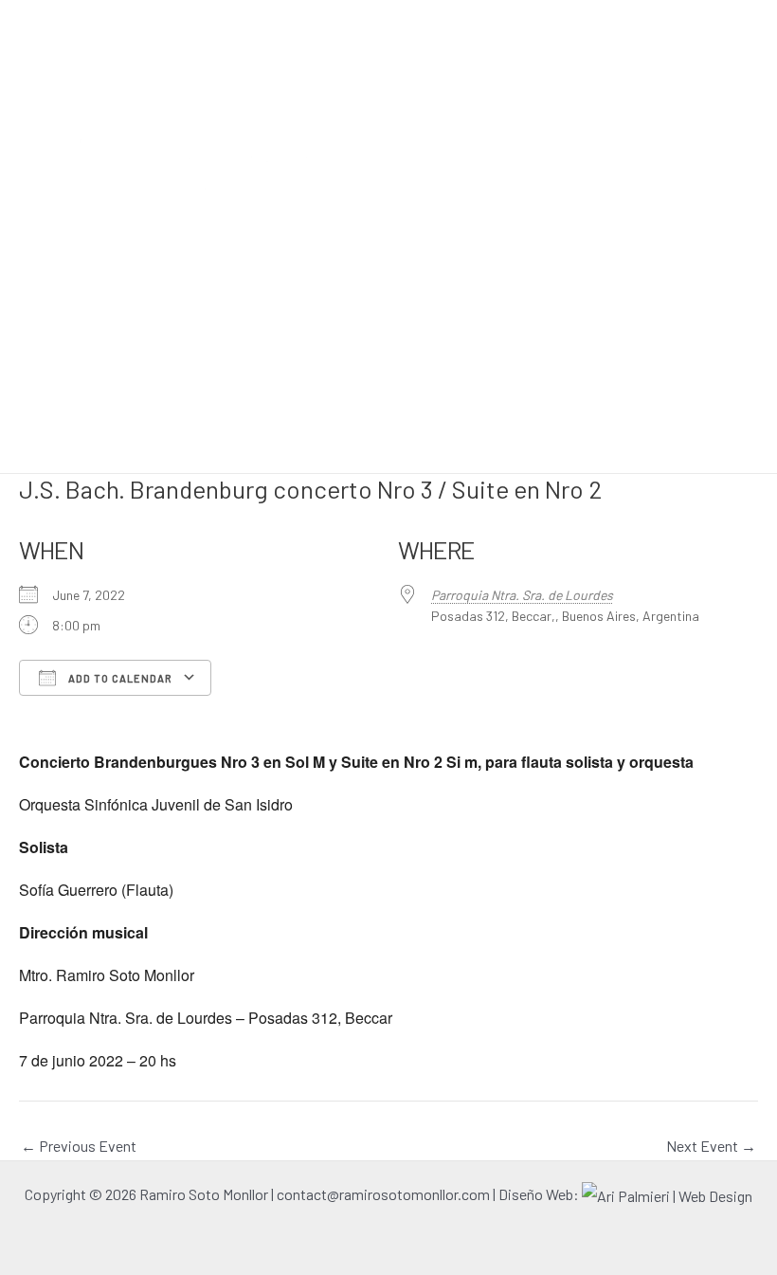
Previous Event (78, 1146)
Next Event (711, 1146)
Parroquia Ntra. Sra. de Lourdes (522, 595)
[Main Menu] (756, 143)
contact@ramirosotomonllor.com (385, 1194)
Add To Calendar (118, 678)
